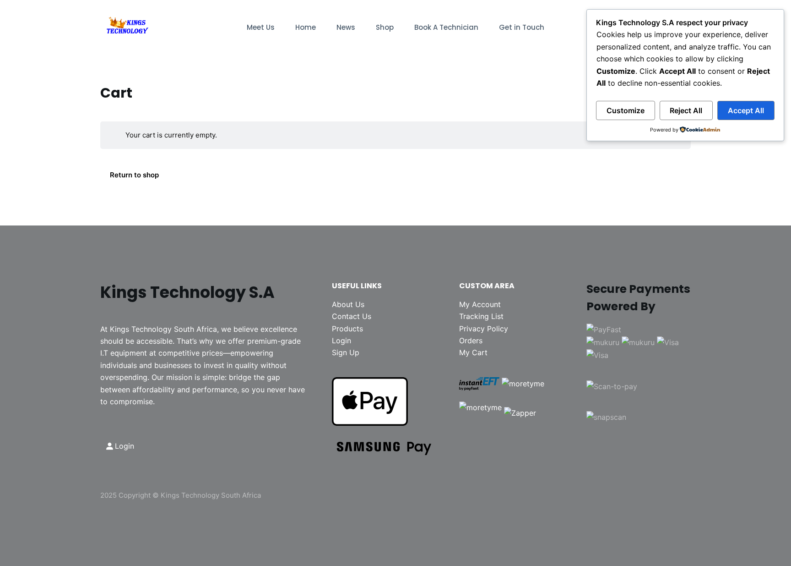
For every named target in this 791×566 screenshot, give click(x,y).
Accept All (746, 110)
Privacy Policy (483, 328)
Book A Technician (446, 27)
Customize (626, 110)
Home (305, 27)
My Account (480, 304)
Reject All (686, 110)
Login (341, 340)
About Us (348, 304)
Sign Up (345, 352)
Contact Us (351, 316)
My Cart (473, 352)
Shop (385, 27)
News (345, 27)
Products (347, 328)
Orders (470, 340)
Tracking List (481, 316)
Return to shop (134, 174)
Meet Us (261, 27)
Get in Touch (521, 27)
